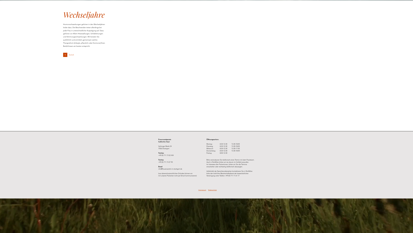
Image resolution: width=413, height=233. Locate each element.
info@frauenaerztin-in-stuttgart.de (170, 169)
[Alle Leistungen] (65, 55)
